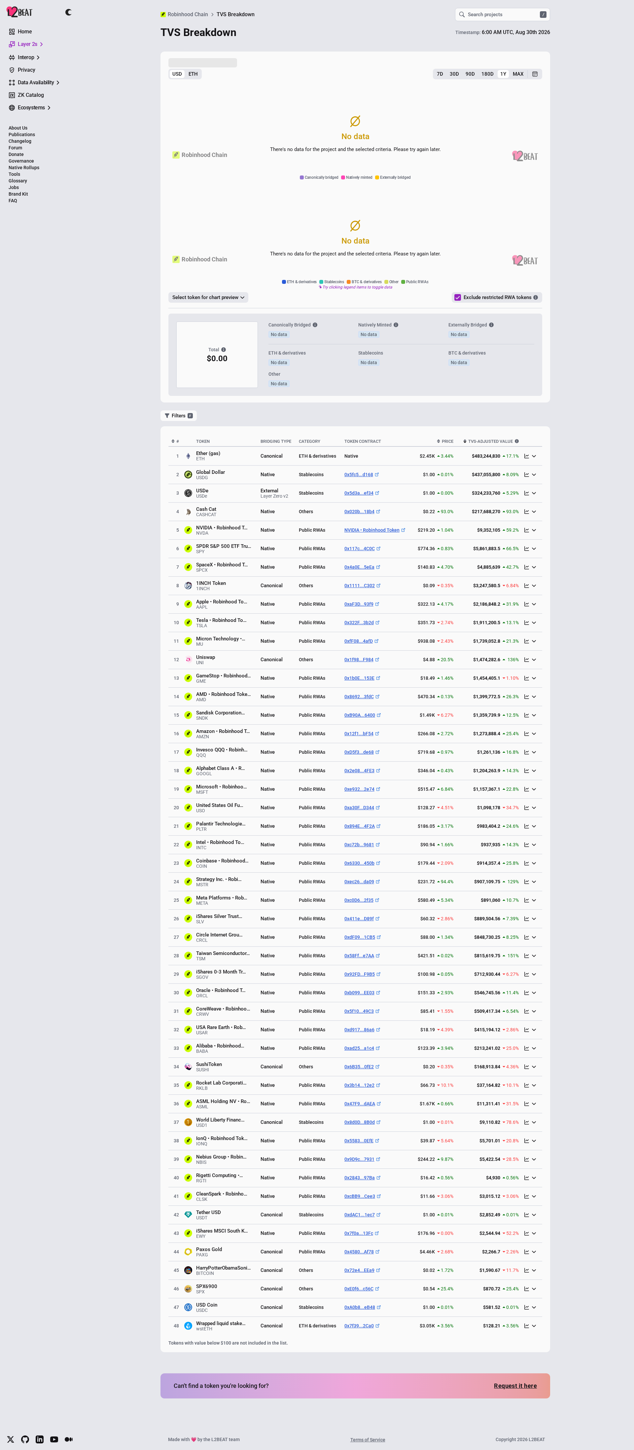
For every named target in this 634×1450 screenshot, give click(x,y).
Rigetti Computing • (219, 1175)
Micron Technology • (220, 639)
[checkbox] (457, 297)
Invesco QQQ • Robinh (222, 750)
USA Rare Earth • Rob (221, 1027)
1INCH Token (211, 583)
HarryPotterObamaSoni (223, 1268)
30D (454, 74)
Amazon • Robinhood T (223, 731)
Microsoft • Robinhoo (221, 787)
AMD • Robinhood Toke (223, 694)
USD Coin (206, 1305)
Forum (15, 147)
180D (487, 74)
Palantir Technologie (221, 824)
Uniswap (205, 657)
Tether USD (208, 1212)
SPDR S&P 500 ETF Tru (223, 546)
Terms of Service (367, 1439)
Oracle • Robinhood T (221, 990)
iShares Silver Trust (219, 916)
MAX (518, 74)
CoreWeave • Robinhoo (223, 1009)
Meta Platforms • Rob (221, 898)
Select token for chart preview (205, 297)
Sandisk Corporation (220, 713)
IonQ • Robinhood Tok (222, 1138)
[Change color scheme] (69, 12)
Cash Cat (206, 509)
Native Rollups (24, 167)
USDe (202, 491)
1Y (503, 74)
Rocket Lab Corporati (221, 1083)
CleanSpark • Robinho (221, 1194)
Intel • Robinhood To (220, 842)
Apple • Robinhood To (221, 602)
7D (440, 74)
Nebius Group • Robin (221, 1157)
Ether (201, 453)
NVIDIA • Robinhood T (222, 528)
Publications (22, 134)
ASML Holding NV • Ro (223, 1101)
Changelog (20, 141)
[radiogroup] (185, 74)
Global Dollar (210, 472)
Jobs (14, 187)
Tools (14, 174)
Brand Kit (18, 194)
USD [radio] (177, 74)
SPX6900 (206, 1286)
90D (470, 74)
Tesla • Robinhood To (221, 620)
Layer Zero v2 (274, 496)
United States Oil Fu (219, 805)
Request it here (515, 1385)
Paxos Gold (209, 1249)
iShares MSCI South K (222, 1231)
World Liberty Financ (220, 1120)
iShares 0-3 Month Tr (221, 972)
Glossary (18, 180)
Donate (16, 154)
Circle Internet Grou (219, 935)
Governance (21, 161)
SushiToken (209, 1064)
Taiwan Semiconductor (223, 953)
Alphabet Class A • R (220, 768)
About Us (18, 128)
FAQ (13, 200)
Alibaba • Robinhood (220, 1046)
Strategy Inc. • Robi (219, 879)
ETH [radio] (193, 74)
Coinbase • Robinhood (222, 861)
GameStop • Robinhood (223, 676)
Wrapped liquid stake (221, 1323)
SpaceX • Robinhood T (222, 565)
